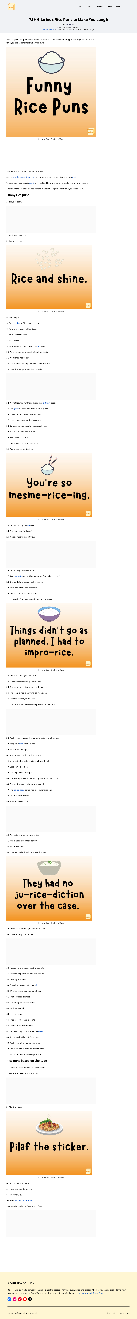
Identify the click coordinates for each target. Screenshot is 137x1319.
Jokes (90, 7)
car (38, 346)
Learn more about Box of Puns (89, 1293)
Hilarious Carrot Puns (24, 1200)
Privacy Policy (111, 1313)
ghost (16, 408)
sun (28, 525)
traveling (16, 323)
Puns (81, 7)
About (118, 7)
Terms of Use (124, 1313)
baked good (19, 789)
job (37, 985)
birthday (46, 402)
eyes (21, 743)
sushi (31, 183)
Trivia (109, 7)
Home (45, 29)
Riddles (100, 7)
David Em (70, 25)
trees (40, 1031)
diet (74, 177)
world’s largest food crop (23, 177)
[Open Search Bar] (127, 7)
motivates (18, 576)
